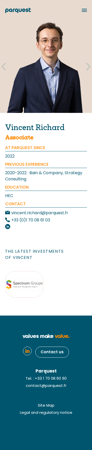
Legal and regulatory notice (46, 413)
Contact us (52, 352)
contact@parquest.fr (46, 386)
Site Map (46, 406)
